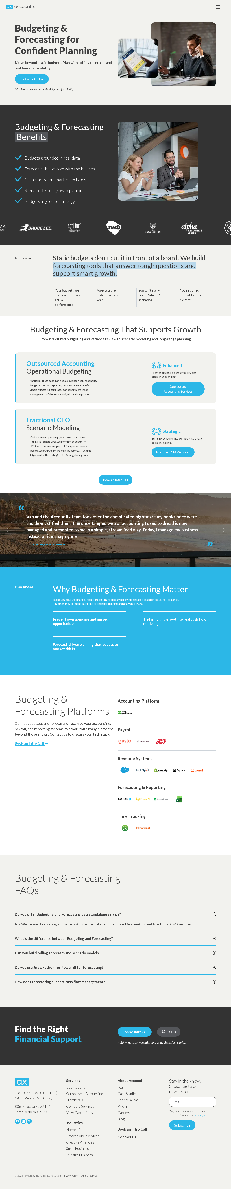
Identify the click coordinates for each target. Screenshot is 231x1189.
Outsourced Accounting (84, 1093)
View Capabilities (79, 1112)
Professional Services (82, 1136)
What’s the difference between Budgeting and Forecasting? (64, 938)
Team (122, 1087)
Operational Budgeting (60, 367)
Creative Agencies (80, 1142)
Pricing (123, 1106)
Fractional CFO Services (173, 452)
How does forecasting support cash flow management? (60, 982)
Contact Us (127, 1137)
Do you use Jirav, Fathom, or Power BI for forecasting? (59, 967)
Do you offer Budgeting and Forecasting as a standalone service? (68, 914)
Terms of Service (88, 1175)
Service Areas (128, 1100)
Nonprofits (74, 1129)
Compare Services (80, 1106)
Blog (121, 1119)
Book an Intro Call (31, 79)
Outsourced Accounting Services (178, 388)
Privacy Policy (203, 1115)
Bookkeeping (76, 1087)
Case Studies (127, 1093)
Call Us (171, 1032)
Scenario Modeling (53, 424)
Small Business (77, 1148)
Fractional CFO (77, 1100)
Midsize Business (79, 1155)
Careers (124, 1112)
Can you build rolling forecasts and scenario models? (57, 953)
